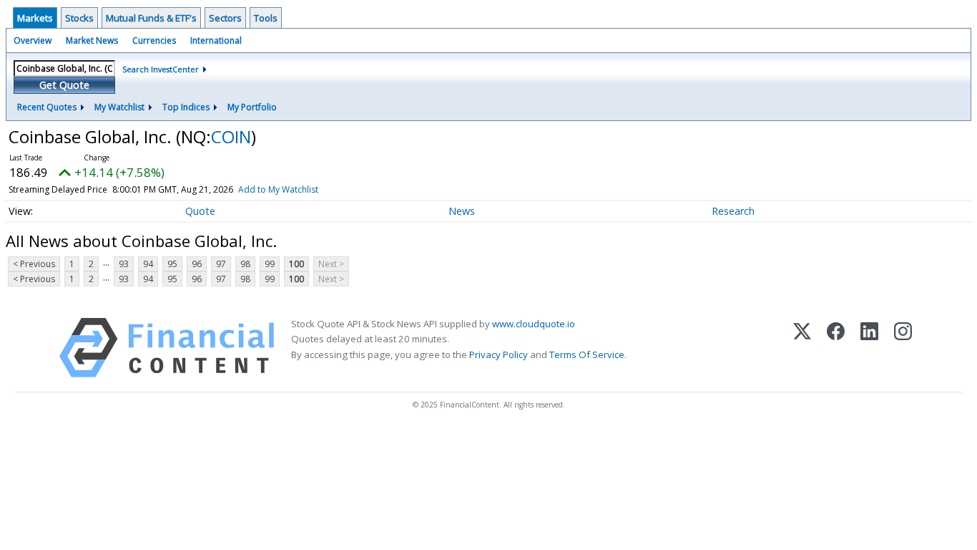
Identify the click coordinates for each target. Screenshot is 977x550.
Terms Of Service (586, 354)
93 (124, 264)
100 (296, 264)
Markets (35, 17)
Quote (200, 211)
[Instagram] (903, 348)
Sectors (225, 17)
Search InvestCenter (160, 69)
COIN (231, 136)
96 (197, 264)
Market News (92, 40)
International (216, 40)
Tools (266, 17)
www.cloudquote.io (533, 323)
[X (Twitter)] (802, 348)
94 (148, 264)
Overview (32, 40)
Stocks (79, 17)
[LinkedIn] (869, 348)
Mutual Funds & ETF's (151, 17)
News (461, 211)
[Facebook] (835, 348)
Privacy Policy (498, 354)
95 (172, 264)
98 (245, 264)
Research (733, 211)
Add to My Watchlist (278, 189)
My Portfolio (252, 107)
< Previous (34, 264)
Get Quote (64, 85)
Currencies (154, 40)
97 (221, 264)
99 (270, 264)
